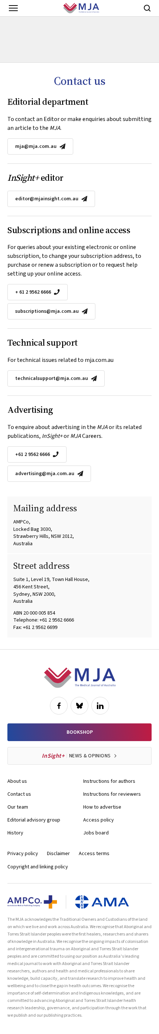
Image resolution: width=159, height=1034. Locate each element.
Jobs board (96, 833)
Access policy (98, 820)
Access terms (94, 853)
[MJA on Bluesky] (79, 706)
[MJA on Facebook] (59, 706)
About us (17, 781)
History (15, 833)
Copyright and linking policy (37, 867)
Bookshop (80, 732)
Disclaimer (58, 853)
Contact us (19, 794)
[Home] (81, 8)
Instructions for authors (109, 781)
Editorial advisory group (33, 820)
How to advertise (102, 807)
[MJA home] (79, 677)
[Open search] (147, 8)
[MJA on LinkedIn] (100, 706)
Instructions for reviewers (112, 794)
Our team (17, 807)
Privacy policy (22, 853)
